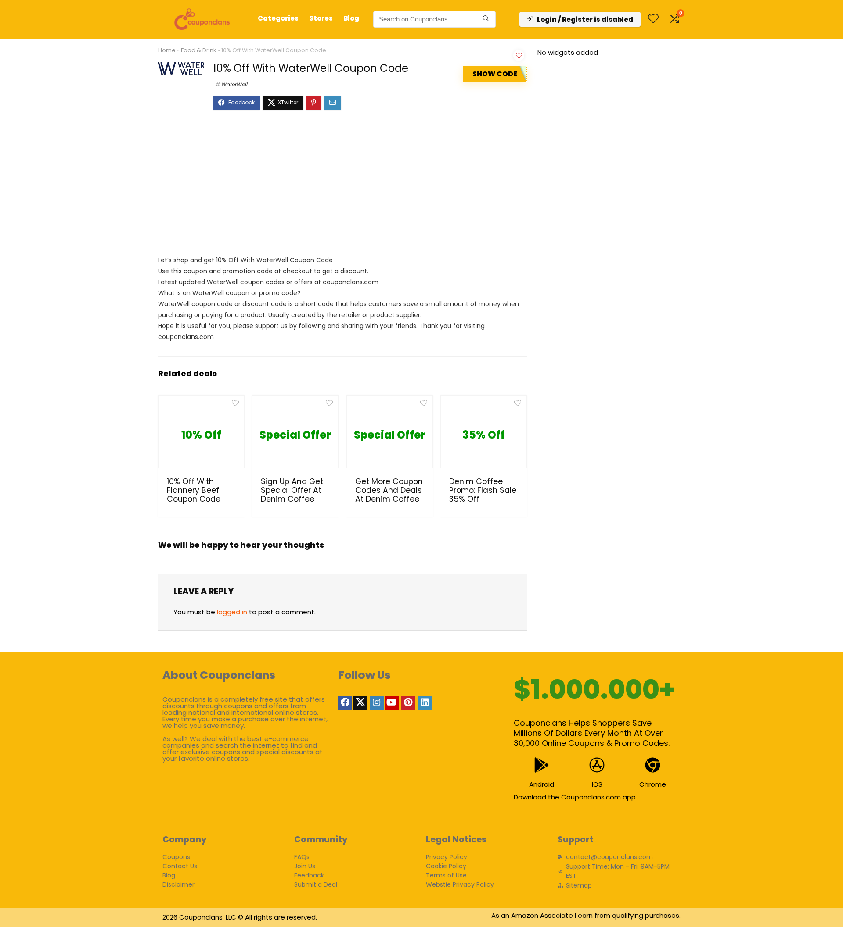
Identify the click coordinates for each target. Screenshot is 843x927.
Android (541, 784)
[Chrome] (652, 765)
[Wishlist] (653, 19)
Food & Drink (198, 50)
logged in (232, 612)
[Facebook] (345, 703)
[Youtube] (392, 703)
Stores (321, 18)
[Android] (541, 765)
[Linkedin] (425, 703)
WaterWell (234, 84)
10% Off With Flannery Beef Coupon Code (193, 490)
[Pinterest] (408, 703)
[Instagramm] (377, 703)
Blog (351, 18)
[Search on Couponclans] (486, 19)
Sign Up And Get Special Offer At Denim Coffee (292, 490)
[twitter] (360, 703)
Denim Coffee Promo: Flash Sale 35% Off (482, 490)
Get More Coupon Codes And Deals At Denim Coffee (389, 490)
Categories (278, 18)
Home (167, 50)
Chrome (652, 784)
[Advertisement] (342, 186)
